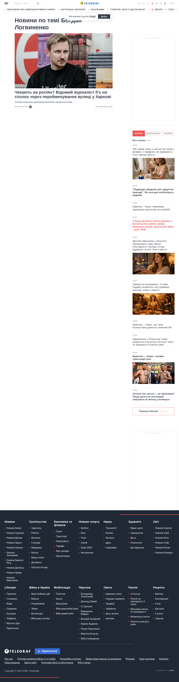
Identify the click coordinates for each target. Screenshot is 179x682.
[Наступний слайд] (176, 9)
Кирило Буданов (89, 624)
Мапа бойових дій (40, 594)
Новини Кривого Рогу (15, 561)
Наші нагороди (147, 659)
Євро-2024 (86, 547)
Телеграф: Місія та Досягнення (57, 662)
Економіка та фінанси (63, 523)
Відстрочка (61, 603)
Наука (108, 521)
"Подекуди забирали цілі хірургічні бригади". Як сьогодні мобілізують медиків (153, 192)
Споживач (12, 599)
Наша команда (12, 662)
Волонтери (37, 613)
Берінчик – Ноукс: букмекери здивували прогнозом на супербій (151, 208)
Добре (104, 16)
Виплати (35, 538)
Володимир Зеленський (87, 595)
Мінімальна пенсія (140, 616)
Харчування (136, 533)
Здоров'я (134, 521)
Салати (159, 613)
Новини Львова (15, 547)
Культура (11, 613)
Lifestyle (10, 587)
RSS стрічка (84, 662)
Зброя (34, 609)
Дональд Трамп (89, 601)
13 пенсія (135, 594)
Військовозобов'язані (67, 609)
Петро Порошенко (90, 629)
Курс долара (62, 551)
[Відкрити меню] (6, 3)
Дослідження (137, 547)
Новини (9, 521)
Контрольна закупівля (73, 9)
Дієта (133, 538)
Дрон (108, 543)
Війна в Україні (39, 587)
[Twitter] (157, 3)
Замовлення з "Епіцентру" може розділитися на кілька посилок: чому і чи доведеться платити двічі (153, 342)
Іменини (110, 618)
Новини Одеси (14, 543)
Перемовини (38, 603)
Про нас (8, 659)
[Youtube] (152, 3)
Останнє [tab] (139, 133)
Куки (92, 16)
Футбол (84, 528)
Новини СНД (162, 543)
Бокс (83, 533)
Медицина (36, 547)
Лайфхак (11, 618)
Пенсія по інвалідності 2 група (137, 601)
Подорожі (12, 609)
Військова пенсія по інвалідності (139, 610)
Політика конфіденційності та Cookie (36, 659)
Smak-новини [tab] (153, 133)
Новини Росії (162, 538)
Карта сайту (30, 662)
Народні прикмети (115, 599)
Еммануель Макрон (87, 612)
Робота (35, 533)
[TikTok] (165, 3)
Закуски (159, 618)
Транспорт (61, 536)
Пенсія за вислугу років (139, 622)
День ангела (112, 613)
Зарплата (36, 528)
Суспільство (38, 521)
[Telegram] (148, 3)
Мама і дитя (136, 528)
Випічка (159, 594)
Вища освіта (37, 557)
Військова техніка (40, 618)
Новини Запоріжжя (12, 554)
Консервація (161, 599)
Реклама (130, 659)
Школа (34, 552)
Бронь (59, 599)
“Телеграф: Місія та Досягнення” (127, 9)
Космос (109, 533)
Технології (111, 528)
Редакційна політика (70, 659)
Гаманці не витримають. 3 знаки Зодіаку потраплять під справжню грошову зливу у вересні (151, 287)
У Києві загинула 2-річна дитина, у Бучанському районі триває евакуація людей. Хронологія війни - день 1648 (153, 225)
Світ (156, 521)
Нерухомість (62, 541)
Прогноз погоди (39, 567)
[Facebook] (139, 3)
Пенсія (133, 587)
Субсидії (35, 543)
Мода (9, 603)
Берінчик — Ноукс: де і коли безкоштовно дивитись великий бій (152, 326)
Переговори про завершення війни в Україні (31, 9)
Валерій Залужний (90, 619)
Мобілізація (62, 587)
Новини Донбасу (15, 568)
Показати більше (148, 411)
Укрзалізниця (63, 556)
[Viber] (143, 3)
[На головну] (89, 3)
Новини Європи (163, 528)
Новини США (162, 533)
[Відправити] (38, 3)
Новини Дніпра (14, 538)
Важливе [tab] (168, 133)
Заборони (111, 609)
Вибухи (35, 599)
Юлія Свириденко (90, 638)
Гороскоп (11, 594)
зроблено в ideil (165, 671)
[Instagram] (161, 3)
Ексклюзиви (97, 9)
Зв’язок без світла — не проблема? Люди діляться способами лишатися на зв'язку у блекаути (153, 396)
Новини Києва (14, 528)
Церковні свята (114, 594)
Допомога (36, 562)
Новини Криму (14, 572)
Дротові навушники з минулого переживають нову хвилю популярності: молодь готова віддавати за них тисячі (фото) (150, 245)
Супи (158, 603)
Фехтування (87, 552)
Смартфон (111, 547)
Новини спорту (89, 521)
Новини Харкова (15, 533)
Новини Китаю (162, 547)
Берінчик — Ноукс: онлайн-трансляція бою (148, 357)
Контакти (163, 659)
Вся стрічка (139, 140)
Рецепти (158, 587)
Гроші (59, 531)
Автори (158, 9)
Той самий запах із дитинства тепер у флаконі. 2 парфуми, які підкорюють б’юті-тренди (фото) (153, 152)
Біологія (110, 538)
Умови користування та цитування (103, 659)
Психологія (136, 543)
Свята (108, 587)
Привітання (13, 628)
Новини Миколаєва (12, 579)
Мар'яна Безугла (89, 634)
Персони (84, 587)
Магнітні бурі (13, 623)
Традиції (110, 603)
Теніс (83, 538)
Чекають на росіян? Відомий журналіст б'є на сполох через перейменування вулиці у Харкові (63, 94)
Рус (173, 3)
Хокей (84, 543)
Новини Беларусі (164, 552)
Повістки (60, 594)
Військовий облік (64, 613)
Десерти (159, 609)
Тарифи (60, 546)
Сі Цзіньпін (86, 606)
